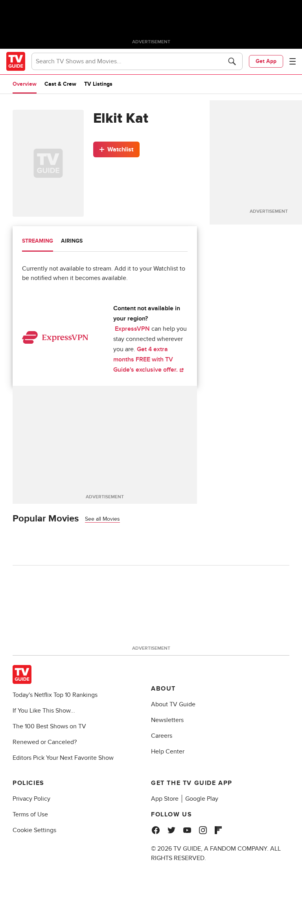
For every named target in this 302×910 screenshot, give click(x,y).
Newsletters (167, 720)
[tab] (37, 241)
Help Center (167, 751)
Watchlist (120, 149)
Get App (266, 61)
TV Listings (98, 84)
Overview (25, 84)
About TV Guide (173, 704)
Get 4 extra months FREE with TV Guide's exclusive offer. (146, 359)
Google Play (201, 799)
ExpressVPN (132, 329)
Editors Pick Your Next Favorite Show (63, 758)
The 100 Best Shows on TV (49, 726)
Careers (161, 736)
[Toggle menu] (292, 61)
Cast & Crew (60, 84)
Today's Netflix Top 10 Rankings (55, 695)
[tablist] (105, 242)
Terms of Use (30, 814)
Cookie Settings (34, 830)
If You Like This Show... (44, 711)
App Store (165, 799)
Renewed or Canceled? (45, 742)
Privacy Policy (31, 799)
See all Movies (102, 519)
